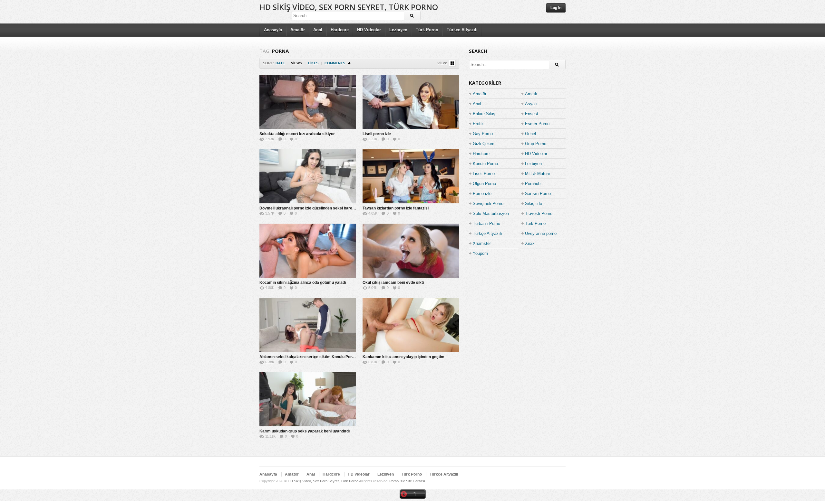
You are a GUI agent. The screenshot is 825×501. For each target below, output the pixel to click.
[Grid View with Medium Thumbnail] (452, 63)
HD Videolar (369, 29)
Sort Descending (349, 63)
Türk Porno (427, 29)
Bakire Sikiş (484, 113)
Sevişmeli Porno (488, 203)
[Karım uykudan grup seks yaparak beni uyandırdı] (307, 399)
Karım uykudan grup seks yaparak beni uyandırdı (304, 431)
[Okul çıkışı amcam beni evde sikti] (410, 250)
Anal (317, 29)
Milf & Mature (537, 173)
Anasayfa (273, 29)
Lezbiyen (398, 29)
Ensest (531, 113)
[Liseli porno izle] (410, 102)
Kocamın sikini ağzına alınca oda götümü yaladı (302, 282)
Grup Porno (535, 143)
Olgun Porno (484, 183)
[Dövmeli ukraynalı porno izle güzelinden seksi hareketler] (307, 176)
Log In (555, 7)
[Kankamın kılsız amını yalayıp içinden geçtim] (410, 325)
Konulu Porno (485, 163)
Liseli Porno (484, 173)
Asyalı (531, 103)
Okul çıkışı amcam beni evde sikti (393, 282)
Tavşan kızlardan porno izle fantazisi (396, 208)
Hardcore (340, 29)
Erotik (478, 123)
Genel (530, 133)
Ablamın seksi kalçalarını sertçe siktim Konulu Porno (307, 357)
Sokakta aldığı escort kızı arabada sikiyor (297, 134)
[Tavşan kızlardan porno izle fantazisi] (410, 176)
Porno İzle (397, 481)
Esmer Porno (537, 123)
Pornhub (532, 183)
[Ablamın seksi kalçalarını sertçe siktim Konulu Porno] (307, 325)
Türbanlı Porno (486, 223)
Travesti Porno (538, 213)
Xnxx (530, 243)
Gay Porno (483, 133)
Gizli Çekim (483, 143)
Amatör (297, 29)
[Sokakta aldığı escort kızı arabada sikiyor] (307, 102)
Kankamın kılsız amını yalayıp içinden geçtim (403, 357)
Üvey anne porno (541, 233)
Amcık (531, 93)
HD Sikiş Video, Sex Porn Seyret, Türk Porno (348, 7)
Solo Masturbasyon (491, 213)
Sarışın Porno (538, 193)
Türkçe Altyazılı (462, 29)
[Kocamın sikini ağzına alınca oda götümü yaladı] (307, 250)
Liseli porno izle (377, 134)
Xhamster (482, 243)
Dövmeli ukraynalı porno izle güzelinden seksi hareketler (311, 208)
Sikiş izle (533, 203)
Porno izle (482, 193)
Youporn (480, 253)
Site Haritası (415, 481)
